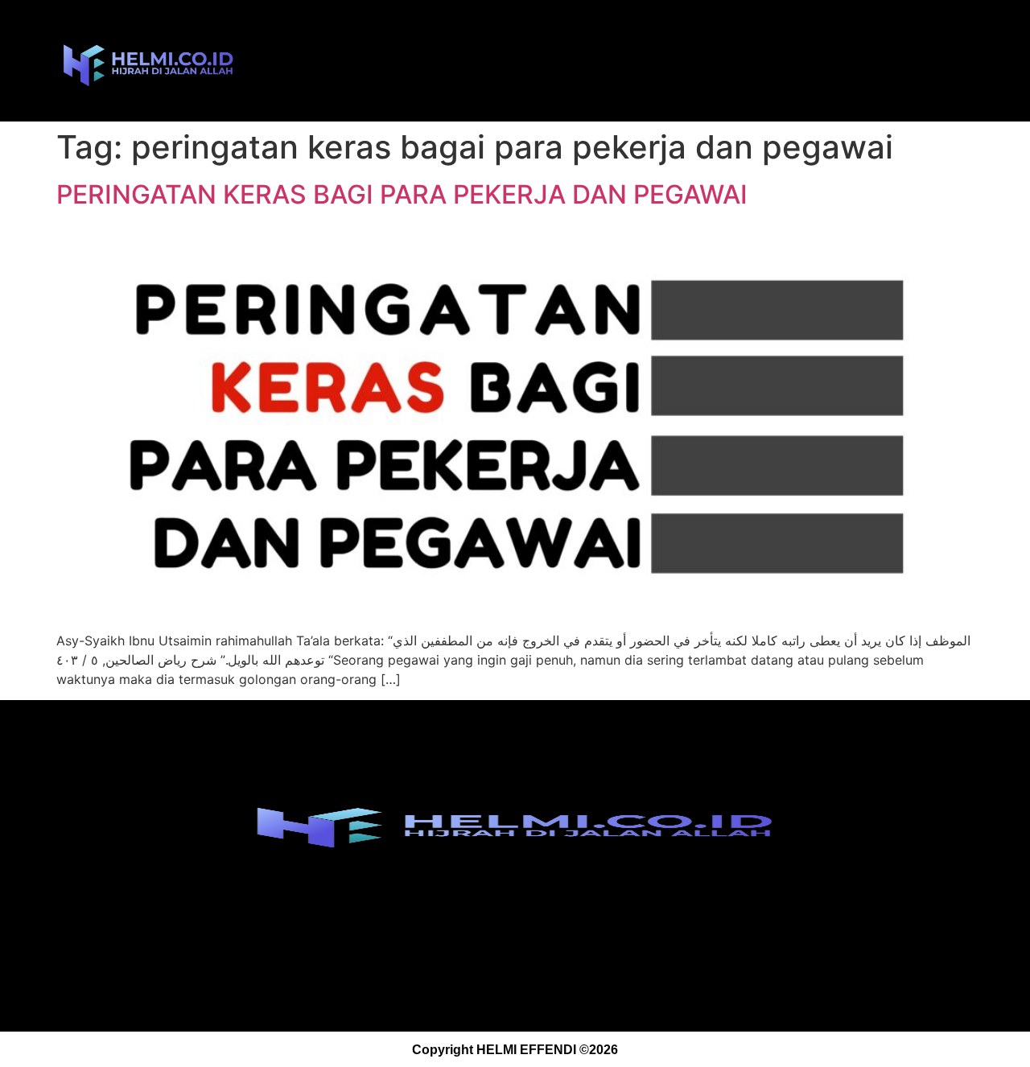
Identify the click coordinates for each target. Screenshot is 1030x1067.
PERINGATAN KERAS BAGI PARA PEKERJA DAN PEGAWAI (402, 194)
